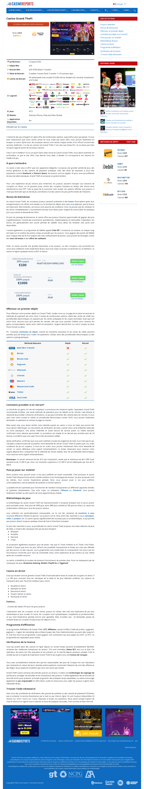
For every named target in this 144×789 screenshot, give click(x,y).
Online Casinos (15, 10)
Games (126, 10)
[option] (117, 87)
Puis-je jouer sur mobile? (110, 37)
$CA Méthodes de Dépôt (57, 10)
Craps (115, 10)
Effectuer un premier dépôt (111, 31)
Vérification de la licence (110, 51)
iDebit (120, 164)
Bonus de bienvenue (109, 28)
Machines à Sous (78, 10)
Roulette (94, 10)
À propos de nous (48, 741)
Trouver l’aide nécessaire (111, 54)
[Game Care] (96, 783)
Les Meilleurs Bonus (34, 10)
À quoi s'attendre (107, 24)
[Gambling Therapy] (131, 783)
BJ (105, 10)
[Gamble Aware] (108, 783)
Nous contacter (65, 741)
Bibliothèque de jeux (109, 41)
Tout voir (130, 142)
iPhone (65, 490)
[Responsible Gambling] (119, 783)
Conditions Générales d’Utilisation (90, 741)
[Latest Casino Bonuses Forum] (88, 722)
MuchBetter (123, 177)
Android (77, 490)
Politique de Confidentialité (120, 741)
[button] (130, 101)
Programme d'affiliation (110, 47)
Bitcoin (121, 191)
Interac (121, 150)
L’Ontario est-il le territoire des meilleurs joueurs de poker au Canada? (116, 97)
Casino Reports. (23, 783)
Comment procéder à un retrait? (114, 34)
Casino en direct (107, 44)
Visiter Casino (78, 261)
